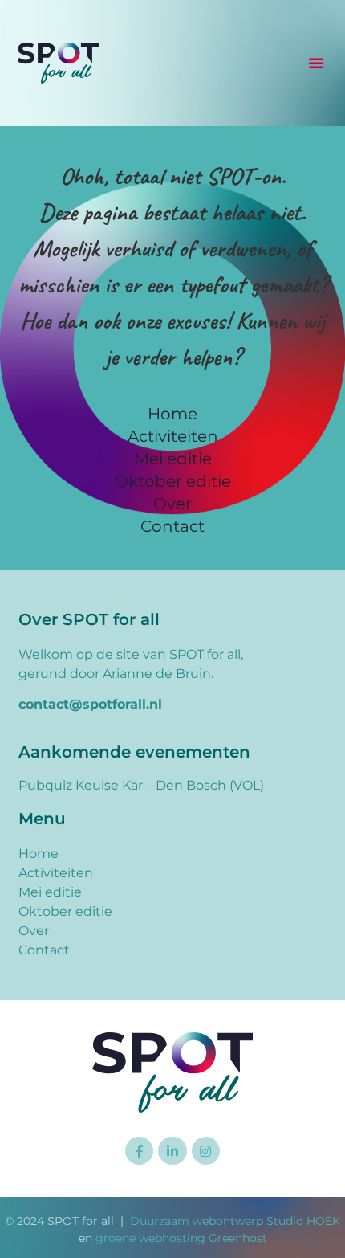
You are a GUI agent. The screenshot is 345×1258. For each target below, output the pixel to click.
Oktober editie (173, 481)
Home (172, 413)
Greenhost (238, 1238)
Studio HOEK (303, 1221)
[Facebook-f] (139, 1151)
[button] (316, 63)
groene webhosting (150, 1238)
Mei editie (173, 458)
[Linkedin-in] (172, 1151)
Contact (172, 526)
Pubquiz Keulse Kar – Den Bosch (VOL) (141, 785)
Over (172, 503)
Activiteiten (173, 436)
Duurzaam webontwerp (196, 1221)
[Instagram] (206, 1151)
